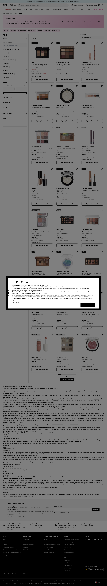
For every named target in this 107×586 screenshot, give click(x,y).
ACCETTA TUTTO (87, 305)
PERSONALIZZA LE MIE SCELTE (71, 305)
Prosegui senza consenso (90, 279)
